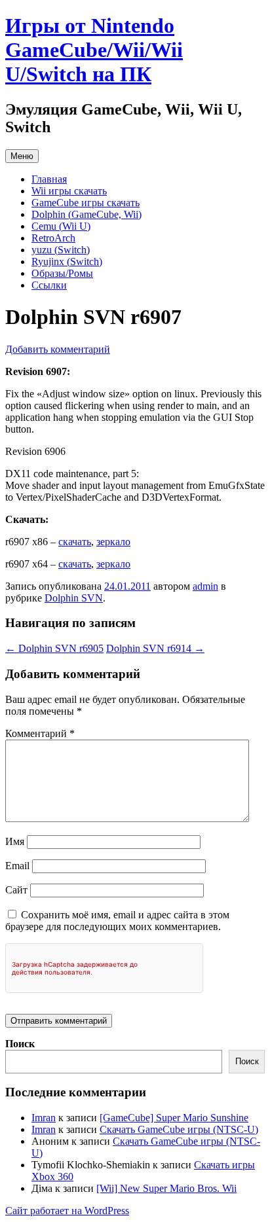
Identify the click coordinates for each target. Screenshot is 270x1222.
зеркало (113, 541)
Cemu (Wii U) (60, 226)
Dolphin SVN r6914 (155, 648)
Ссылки (49, 285)
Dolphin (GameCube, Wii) (86, 214)
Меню (21, 156)
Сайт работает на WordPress (67, 1210)
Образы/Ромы (62, 273)
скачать (74, 541)
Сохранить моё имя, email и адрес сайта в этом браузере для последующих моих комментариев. (117, 920)
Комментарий (40, 733)
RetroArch (53, 237)
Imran (43, 1117)
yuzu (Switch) (60, 249)
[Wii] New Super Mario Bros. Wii (166, 1188)
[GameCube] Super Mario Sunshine (174, 1117)
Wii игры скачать (69, 190)
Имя (14, 841)
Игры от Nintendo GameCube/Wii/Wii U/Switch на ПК (94, 50)
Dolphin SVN (74, 597)
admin (205, 586)
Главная (49, 179)
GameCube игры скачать (85, 202)
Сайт (16, 889)
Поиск (20, 1043)
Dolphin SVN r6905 (54, 648)
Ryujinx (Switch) (66, 261)
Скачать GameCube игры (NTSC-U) (179, 1129)
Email (17, 865)
